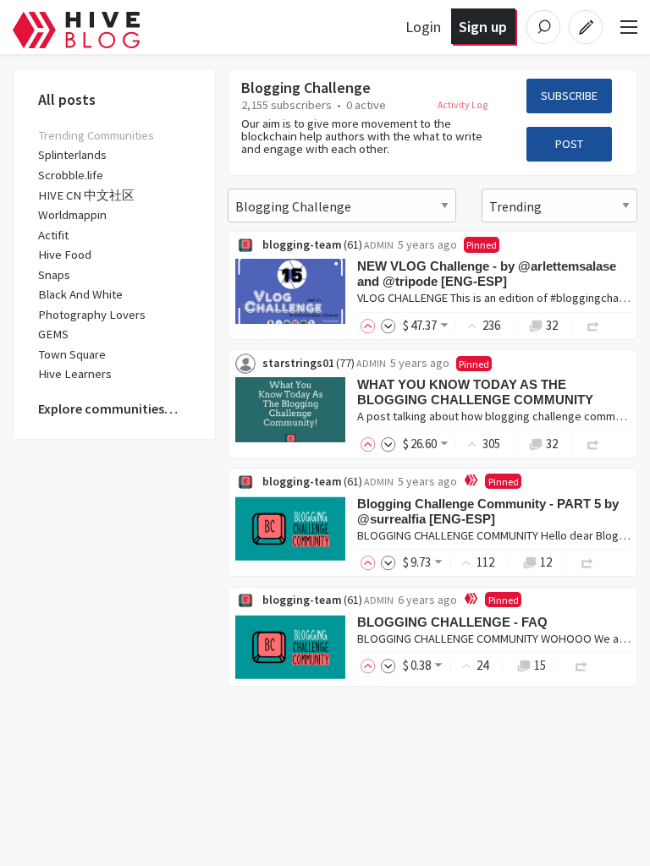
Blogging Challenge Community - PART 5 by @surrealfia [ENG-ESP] (488, 511)
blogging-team (302, 244)
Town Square (72, 354)
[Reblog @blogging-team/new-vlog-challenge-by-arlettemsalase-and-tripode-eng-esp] (593, 325)
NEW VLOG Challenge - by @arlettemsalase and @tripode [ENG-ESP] (486, 273)
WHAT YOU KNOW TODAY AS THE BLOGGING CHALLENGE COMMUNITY (475, 392)
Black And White (80, 294)
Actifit (53, 235)
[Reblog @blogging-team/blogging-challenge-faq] (581, 665)
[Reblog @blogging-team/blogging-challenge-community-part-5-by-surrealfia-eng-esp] (587, 562)
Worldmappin (72, 214)
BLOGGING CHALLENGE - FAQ (452, 622)
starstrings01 (298, 362)
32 (552, 325)
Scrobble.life (70, 175)
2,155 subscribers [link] (286, 104)
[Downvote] (388, 325)
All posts (67, 99)
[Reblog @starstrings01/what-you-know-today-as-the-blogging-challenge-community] (593, 444)
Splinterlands (72, 154)
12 (546, 562)
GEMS (53, 334)
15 (540, 665)
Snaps (54, 274)
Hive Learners (75, 373)
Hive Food (64, 254)
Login (423, 26)
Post (569, 143)
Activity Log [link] (463, 104)
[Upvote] (371, 325)
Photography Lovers (92, 314)
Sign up (483, 26)
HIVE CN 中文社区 (86, 195)
